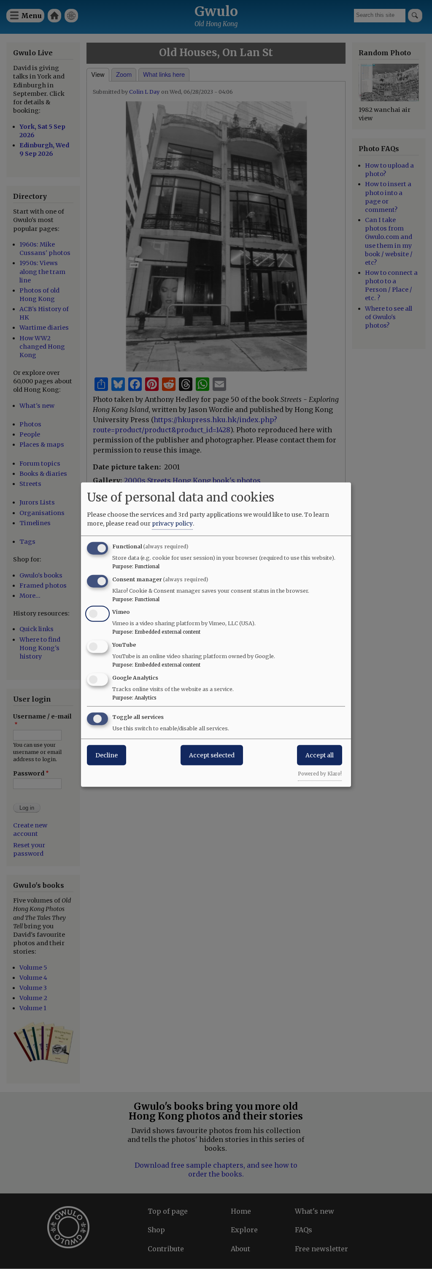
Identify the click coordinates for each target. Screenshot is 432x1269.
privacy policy (172, 523)
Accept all (319, 755)
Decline (106, 755)
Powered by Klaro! (320, 773)
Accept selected (212, 755)
